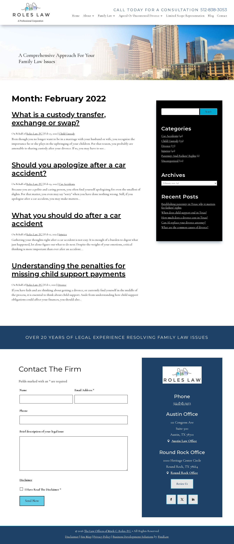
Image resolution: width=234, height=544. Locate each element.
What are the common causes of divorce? (184, 227)
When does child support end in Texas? (184, 212)
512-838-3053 (213, 9)
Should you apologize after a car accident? (69, 169)
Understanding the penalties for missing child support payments (68, 270)
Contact (222, 15)
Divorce (62, 285)
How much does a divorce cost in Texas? (184, 217)
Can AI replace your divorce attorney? (183, 222)
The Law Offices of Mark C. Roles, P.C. (107, 531)
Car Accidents (67, 184)
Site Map (86, 537)
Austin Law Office (184, 441)
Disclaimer (26, 480)
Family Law (105, 15)
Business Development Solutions (133, 537)
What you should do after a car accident (66, 219)
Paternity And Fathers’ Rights (178, 156)
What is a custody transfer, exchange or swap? (59, 118)
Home (75, 15)
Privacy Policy (102, 537)
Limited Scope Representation (185, 15)
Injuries (63, 234)
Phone (24, 411)
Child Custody (67, 133)
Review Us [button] (182, 484)
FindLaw (163, 537)
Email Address (84, 390)
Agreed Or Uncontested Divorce (139, 15)
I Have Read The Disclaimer (43, 489)
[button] (230, 519)
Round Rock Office (184, 473)
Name (23, 390)
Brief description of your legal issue (42, 431)
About (87, 15)
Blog (211, 15)
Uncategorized (169, 161)
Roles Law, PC (34, 133)
